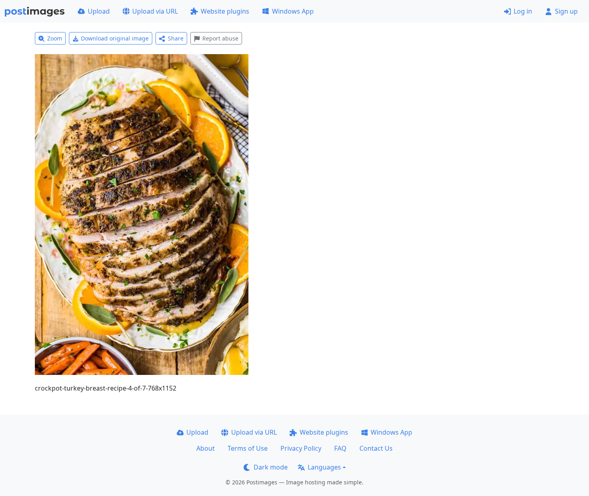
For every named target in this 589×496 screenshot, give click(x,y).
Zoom (54, 38)
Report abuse (220, 38)
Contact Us (376, 448)
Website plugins (225, 11)
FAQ (340, 448)
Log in (523, 11)
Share (176, 38)
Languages (324, 467)
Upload (99, 11)
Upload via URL (155, 11)
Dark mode (271, 467)
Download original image (115, 38)
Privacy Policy (300, 448)
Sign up (566, 11)
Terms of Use (248, 448)
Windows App (293, 11)
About (205, 448)
